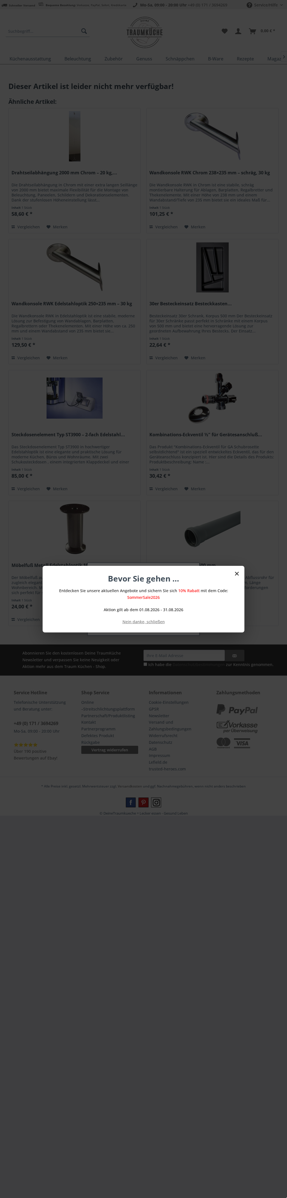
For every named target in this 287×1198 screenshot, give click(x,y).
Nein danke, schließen (143, 621)
